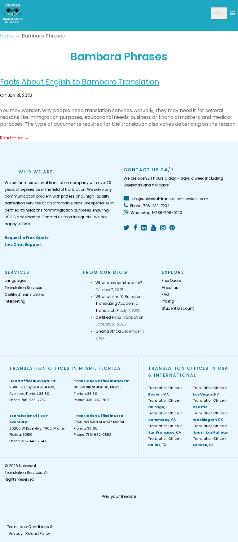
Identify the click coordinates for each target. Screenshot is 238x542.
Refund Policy (37, 533)
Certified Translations (24, 294)
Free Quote (171, 280)
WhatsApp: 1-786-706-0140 (156, 212)
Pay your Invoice (119, 496)
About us (170, 287)
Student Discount (178, 308)
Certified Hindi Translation (119, 317)
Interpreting (15, 301)
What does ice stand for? (118, 282)
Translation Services (23, 287)
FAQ (165, 294)
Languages (15, 280)
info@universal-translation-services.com (169, 198)
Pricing (168, 301)
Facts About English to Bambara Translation (79, 82)
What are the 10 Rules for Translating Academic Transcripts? (117, 303)
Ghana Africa (108, 331)
